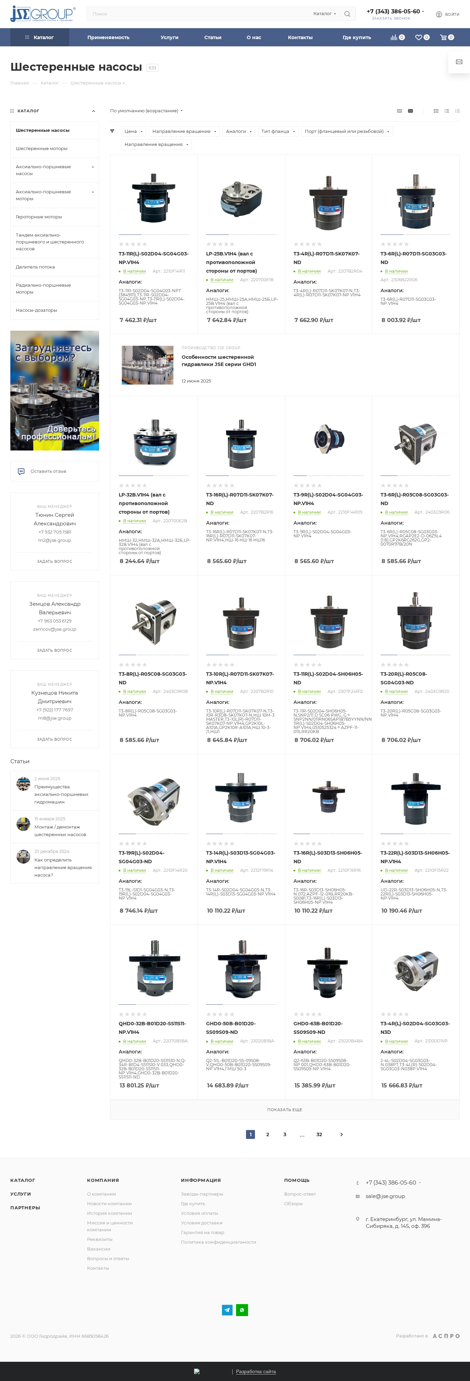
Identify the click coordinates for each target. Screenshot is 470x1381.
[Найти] (347, 14)
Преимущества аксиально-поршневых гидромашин (61, 794)
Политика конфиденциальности (218, 1242)
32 (319, 1134)
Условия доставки (202, 1222)
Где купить (193, 1203)
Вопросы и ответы (108, 1258)
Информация (201, 1180)
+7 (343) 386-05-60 (393, 11)
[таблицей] (457, 110)
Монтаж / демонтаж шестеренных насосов (60, 830)
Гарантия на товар (202, 1232)
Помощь (297, 1180)
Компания (103, 1180)
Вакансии (98, 1249)
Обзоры (293, 1203)
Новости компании (109, 1203)
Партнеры (25, 1207)
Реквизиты (100, 1239)
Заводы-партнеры (202, 1194)
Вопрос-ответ (300, 1194)
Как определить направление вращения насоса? (63, 867)
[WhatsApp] (242, 1310)
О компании (101, 1194)
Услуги (20, 1194)
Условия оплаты (199, 1213)
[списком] (446, 110)
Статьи (20, 761)
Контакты (98, 1268)
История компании (109, 1213)
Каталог (22, 1180)
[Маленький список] (399, 110)
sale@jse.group (385, 1196)
